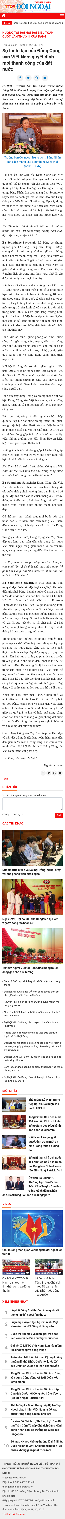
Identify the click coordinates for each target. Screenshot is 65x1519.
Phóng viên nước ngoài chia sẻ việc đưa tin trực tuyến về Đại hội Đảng (30, 1034)
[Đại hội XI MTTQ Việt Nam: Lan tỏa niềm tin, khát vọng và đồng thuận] (16, 1267)
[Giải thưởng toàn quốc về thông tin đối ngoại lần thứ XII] (32, 1228)
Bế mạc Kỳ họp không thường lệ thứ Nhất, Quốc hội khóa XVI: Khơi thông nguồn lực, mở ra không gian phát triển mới (37, 1446)
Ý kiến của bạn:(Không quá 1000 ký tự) (24, 795)
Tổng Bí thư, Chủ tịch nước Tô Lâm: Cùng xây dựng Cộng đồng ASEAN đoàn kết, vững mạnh (36, 1377)
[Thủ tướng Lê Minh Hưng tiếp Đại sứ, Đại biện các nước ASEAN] (14, 1104)
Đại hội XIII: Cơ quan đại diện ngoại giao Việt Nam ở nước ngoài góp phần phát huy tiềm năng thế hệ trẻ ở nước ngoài (32, 1046)
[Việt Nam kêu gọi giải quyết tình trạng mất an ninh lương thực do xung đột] (14, 1142)
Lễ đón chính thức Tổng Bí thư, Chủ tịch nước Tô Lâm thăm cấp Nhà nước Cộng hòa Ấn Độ (48, 1286)
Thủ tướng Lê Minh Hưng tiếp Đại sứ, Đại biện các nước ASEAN (44, 1104)
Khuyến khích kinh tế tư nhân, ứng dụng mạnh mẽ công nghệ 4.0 (31, 1003)
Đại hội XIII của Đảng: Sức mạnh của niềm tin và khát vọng (31, 1024)
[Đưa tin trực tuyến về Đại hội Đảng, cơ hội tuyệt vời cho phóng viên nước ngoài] (32, 848)
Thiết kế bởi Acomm (13, 1514)
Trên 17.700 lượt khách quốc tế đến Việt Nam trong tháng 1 (32, 983)
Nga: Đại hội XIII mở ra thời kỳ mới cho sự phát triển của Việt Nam (32, 1014)
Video (6, 1204)
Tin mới (7, 23)
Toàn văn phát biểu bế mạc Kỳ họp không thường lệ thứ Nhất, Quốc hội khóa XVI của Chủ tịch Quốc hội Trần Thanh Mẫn (36, 1361)
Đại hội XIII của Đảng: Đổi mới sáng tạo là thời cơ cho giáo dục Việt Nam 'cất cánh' (31, 993)
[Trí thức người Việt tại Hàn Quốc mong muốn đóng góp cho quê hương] (32, 946)
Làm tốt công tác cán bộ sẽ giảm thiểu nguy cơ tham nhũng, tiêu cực (33, 1068)
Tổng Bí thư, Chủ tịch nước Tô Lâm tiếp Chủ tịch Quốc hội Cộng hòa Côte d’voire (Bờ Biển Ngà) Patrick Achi (36, 1393)
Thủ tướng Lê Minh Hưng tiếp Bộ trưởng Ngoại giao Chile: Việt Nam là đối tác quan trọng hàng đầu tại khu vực (36, 1409)
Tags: (5, 778)
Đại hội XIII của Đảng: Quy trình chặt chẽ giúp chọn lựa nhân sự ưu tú (32, 1079)
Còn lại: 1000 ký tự (12, 814)
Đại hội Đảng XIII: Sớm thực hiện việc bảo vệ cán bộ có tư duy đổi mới (32, 1058)
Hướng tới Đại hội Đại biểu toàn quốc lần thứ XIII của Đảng (27, 34)
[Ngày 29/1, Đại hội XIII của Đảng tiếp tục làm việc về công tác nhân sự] (32, 897)
